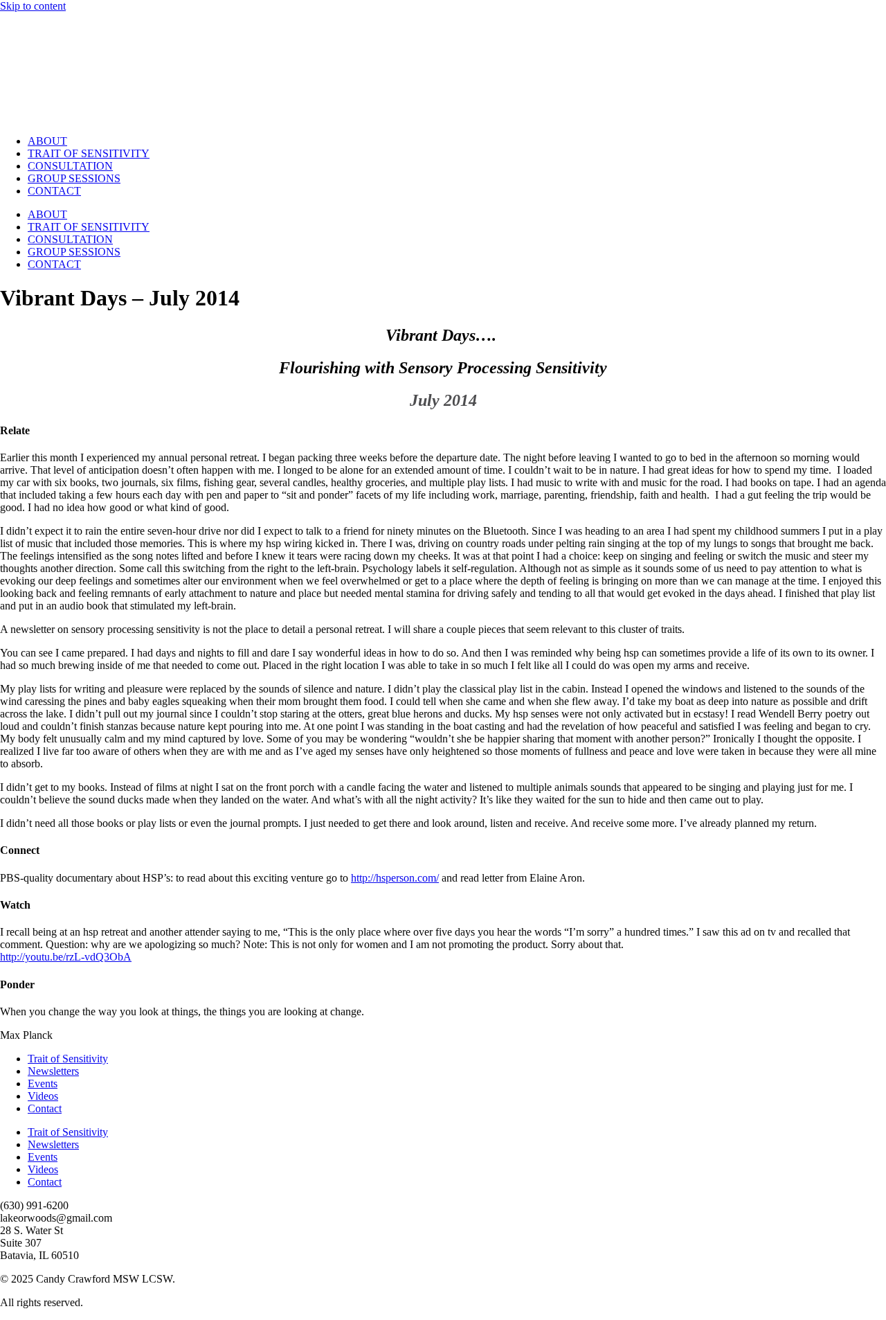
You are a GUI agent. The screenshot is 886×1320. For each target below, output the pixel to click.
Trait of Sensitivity (68, 1058)
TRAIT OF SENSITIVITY (89, 153)
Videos (43, 1096)
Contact (45, 1108)
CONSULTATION (70, 166)
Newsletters (53, 1071)
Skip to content (33, 6)
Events (42, 1083)
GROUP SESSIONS (74, 178)
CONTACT (54, 191)
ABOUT (47, 141)
